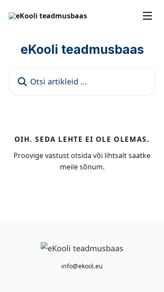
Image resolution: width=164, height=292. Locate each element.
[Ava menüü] (147, 16)
